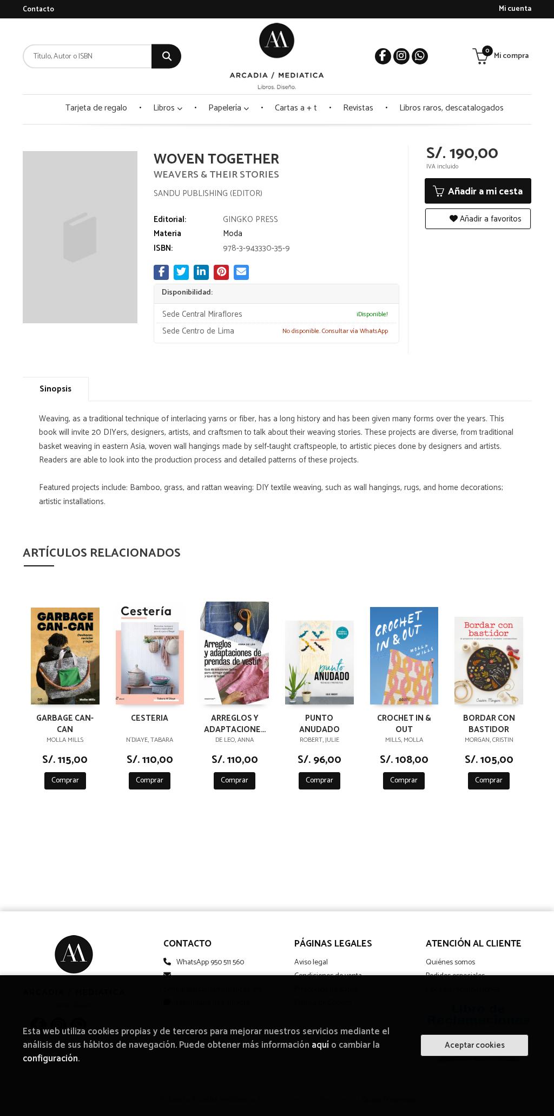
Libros (165, 108)
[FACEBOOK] (383, 56)
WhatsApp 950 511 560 (210, 962)
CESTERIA (149, 719)
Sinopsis (55, 389)
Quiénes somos (450, 962)
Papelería (225, 108)
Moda (232, 233)
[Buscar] (166, 56)
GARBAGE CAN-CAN (65, 723)
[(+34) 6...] (420, 56)
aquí (320, 1045)
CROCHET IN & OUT (404, 723)
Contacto (38, 9)
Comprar (65, 780)
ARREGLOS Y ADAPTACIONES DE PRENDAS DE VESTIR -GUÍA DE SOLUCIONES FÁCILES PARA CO (234, 723)
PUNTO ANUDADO (319, 723)
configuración (50, 1059)
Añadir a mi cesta (484, 192)
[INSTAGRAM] (401, 56)
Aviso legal (311, 962)
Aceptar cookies (475, 1045)
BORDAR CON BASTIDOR (489, 723)
